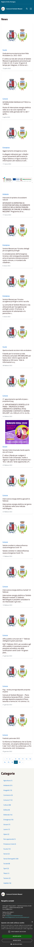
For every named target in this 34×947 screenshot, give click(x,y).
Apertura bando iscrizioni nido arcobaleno (17, 350)
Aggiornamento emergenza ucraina (15, 151)
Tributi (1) (6, 873)
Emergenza (6, 147)
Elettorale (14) (7, 815)
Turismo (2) (6, 878)
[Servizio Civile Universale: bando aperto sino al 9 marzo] (17, 432)
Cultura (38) (7, 805)
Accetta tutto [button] (17, 936)
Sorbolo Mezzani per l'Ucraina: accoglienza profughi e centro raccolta (16, 300)
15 (8, 762)
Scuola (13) (6, 849)
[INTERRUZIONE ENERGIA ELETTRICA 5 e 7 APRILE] (17, 84)
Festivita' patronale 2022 (11, 738)
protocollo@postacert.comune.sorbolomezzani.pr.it (17, 917)
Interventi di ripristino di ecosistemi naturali (15, 199)
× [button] (32, 922)
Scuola (5, 50)
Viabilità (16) (7, 883)
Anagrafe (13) (7, 790)
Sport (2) (6, 868)
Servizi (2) (6, 854)
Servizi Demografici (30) (10, 859)
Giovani (5, 446)
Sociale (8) (6, 863)
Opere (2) (6, 834)
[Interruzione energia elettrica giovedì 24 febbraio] (17, 481)
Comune (5, 99)
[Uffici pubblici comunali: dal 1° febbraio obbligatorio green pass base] (17, 621)
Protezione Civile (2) (9, 844)
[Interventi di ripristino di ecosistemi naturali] (17, 180)
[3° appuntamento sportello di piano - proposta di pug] (17, 381)
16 (12, 762)
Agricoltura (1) (7, 780)
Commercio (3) (8, 795)
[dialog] (17, 933)
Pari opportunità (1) (9, 839)
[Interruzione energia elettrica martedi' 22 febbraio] (17, 572)
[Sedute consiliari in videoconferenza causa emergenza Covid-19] (17, 527)
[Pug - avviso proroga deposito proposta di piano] (17, 672)
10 (19, 759)
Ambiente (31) (7, 785)
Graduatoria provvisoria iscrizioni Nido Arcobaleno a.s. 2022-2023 (16, 54)
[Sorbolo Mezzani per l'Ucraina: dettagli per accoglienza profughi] (17, 231)
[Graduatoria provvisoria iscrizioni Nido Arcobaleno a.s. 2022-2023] (17, 35)
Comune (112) (7, 800)
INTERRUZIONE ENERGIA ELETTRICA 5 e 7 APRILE (17, 103)
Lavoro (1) (6, 829)
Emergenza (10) (8, 819)
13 (30, 759)
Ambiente (6, 194)
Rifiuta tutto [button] (17, 940)
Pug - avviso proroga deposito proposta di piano (16, 691)
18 (19, 762)
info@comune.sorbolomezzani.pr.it (14, 915)
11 (23, 759)
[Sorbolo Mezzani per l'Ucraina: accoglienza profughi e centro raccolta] (17, 281)
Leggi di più (30, 928)
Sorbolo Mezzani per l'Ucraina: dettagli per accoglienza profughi (16, 250)
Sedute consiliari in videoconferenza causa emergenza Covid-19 (15, 546)
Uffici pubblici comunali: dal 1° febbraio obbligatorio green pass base (16, 640)
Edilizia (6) (6, 810)
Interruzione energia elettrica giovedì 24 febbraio (16, 500)
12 (26, 759)
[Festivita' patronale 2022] (17, 720)
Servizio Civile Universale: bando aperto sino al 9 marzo (16, 451)
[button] (17, 944)
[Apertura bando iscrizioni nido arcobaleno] (17, 332)
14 (5, 762)
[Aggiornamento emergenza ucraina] (17, 133)
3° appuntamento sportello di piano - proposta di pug (16, 400)
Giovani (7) (6, 824)
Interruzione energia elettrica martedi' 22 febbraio (17, 591)
